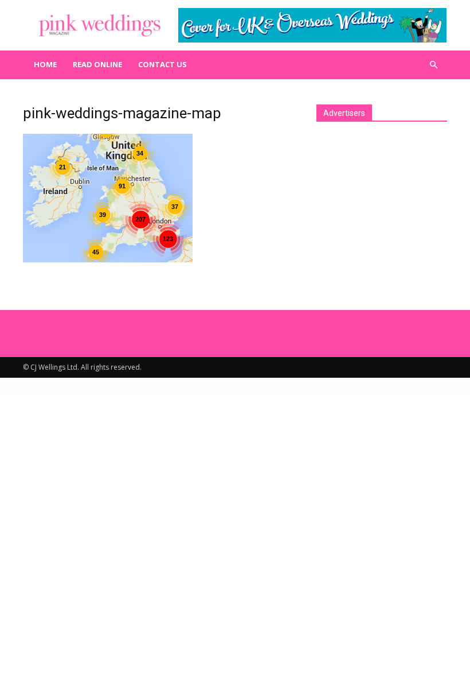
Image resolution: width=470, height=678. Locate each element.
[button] (433, 65)
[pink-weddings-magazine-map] (108, 259)
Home (45, 64)
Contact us (162, 64)
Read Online (97, 64)
